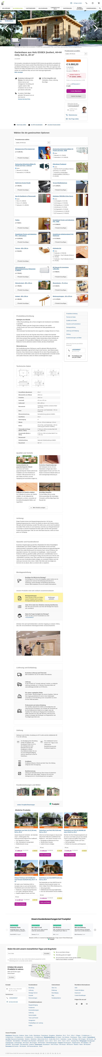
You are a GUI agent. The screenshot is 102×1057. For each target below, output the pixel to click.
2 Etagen (78, 1035)
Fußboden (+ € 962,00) (60, 253)
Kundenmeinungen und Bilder (74, 337)
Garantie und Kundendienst (73, 324)
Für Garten (58, 1037)
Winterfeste (59, 1035)
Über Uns (54, 987)
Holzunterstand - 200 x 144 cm (23, 283)
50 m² (64, 1035)
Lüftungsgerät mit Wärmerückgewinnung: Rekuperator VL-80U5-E (25, 269)
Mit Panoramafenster (32, 1046)
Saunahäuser (46, 1044)
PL (57, 1053)
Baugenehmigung (33, 1005)
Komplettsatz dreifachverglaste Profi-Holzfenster (63, 234)
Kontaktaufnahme (56, 998)
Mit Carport (26, 1042)
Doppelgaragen (9, 1042)
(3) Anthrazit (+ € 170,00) (60, 207)
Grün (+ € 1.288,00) (22, 203)
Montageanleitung (70, 327)
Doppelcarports (76, 1042)
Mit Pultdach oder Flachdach (29, 1040)
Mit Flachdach (41, 1042)
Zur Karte (11, 977)
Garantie (31, 995)
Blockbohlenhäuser (49, 1037)
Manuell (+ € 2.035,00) (22, 170)
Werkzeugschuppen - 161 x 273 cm (62, 296)
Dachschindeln (32, 1015)
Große (31, 1035)
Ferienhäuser (44, 1035)
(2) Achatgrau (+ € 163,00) (61, 203)
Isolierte (84, 1037)
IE (59, 1053)
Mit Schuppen (82, 1039)
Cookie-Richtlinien (79, 990)
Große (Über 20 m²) (54, 1039)
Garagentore (32, 1020)
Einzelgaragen (91, 1040)
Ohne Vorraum (54, 1044)
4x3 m (55, 1040)
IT (45, 1053)
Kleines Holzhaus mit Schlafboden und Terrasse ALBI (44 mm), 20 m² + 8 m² (26, 879)
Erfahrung (54, 990)
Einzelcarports (67, 1042)
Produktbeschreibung (71, 313)
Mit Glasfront (40, 1040)
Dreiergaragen (18, 1042)
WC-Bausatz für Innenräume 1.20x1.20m (61, 268)
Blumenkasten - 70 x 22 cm (60, 283)
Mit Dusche (70, 1044)
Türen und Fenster (33, 1017)
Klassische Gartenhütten (17, 1039)
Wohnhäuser (37, 1035)
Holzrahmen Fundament (59, 164)
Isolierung (31, 1012)
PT (50, 1053)
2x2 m (46, 1040)
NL (53, 1053)
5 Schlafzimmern (38, 1037)
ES (48, 1053)
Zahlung (68, 334)
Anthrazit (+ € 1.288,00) (23, 205)
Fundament (32, 1007)
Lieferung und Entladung (72, 330)
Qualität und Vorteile (71, 320)
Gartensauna (38, 1044)
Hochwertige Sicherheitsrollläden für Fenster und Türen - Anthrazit (25, 164)
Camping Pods (75, 1040)
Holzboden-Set (57, 248)
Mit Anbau (74, 1039)
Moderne (21, 1035)
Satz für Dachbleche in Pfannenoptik (25, 196)
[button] (22, 372)
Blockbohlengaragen (51, 1042)
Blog (53, 995)
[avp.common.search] (100, 8)
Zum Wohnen (65, 1037)
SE (55, 1053)
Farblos (17, 220)
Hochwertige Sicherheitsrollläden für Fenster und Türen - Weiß (63, 149)
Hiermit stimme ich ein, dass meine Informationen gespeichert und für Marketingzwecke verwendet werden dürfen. (27, 959)
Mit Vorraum (62, 1044)
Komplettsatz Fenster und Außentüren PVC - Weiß (63, 220)
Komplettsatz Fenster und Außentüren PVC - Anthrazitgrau (25, 234)
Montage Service (33, 992)
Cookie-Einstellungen (80, 995)
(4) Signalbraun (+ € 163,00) (61, 205)
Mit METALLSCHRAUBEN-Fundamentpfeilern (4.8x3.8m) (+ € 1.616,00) (61, 174)
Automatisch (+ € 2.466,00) (61, 157)
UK (38, 1053)
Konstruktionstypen (34, 1010)
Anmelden (46, 953)
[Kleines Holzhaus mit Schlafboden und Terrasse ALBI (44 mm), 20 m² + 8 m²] (26, 868)
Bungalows (52, 1035)
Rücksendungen (33, 998)
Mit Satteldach (16, 1040)
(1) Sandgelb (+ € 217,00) (60, 201)
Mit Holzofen (87, 1044)
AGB (76, 987)
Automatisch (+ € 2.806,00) (23, 172)
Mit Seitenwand (24, 1044)
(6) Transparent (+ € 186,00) (61, 213)
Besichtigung (55, 992)
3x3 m (51, 1040)
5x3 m (64, 1040)
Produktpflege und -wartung (36, 1023)
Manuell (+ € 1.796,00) (60, 155)
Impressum (78, 992)
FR (41, 1053)
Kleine (26, 1035)
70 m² (68, 1035)
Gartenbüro (63, 1039)
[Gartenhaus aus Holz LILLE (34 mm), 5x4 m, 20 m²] (26, 820)
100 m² (73, 1035)
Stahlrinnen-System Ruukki (22, 183)
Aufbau (30, 1025)
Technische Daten (71, 317)
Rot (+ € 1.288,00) (21, 201)
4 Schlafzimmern (28, 1037)
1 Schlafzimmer (85, 1035)
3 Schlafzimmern (19, 1037)
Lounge (69, 1039)
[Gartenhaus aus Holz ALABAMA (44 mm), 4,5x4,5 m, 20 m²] (75, 820)
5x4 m (68, 1040)
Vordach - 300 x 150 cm (21, 296)
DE (43, 1053)
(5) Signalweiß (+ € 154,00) (61, 209)
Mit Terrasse (90, 1039)
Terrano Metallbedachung (60, 183)
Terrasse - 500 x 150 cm (21, 248)
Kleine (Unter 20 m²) (43, 1039)
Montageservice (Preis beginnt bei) (25, 149)
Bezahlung (31, 987)
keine (55, 153)
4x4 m (59, 1040)
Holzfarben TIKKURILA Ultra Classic (63, 196)
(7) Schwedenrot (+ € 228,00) (61, 211)
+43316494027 (73, 106)
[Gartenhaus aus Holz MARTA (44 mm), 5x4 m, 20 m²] (51, 868)
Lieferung (31, 990)
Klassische (15, 1035)
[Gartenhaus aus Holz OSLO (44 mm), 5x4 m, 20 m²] (51, 820)
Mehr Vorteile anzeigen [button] (39, 507)
